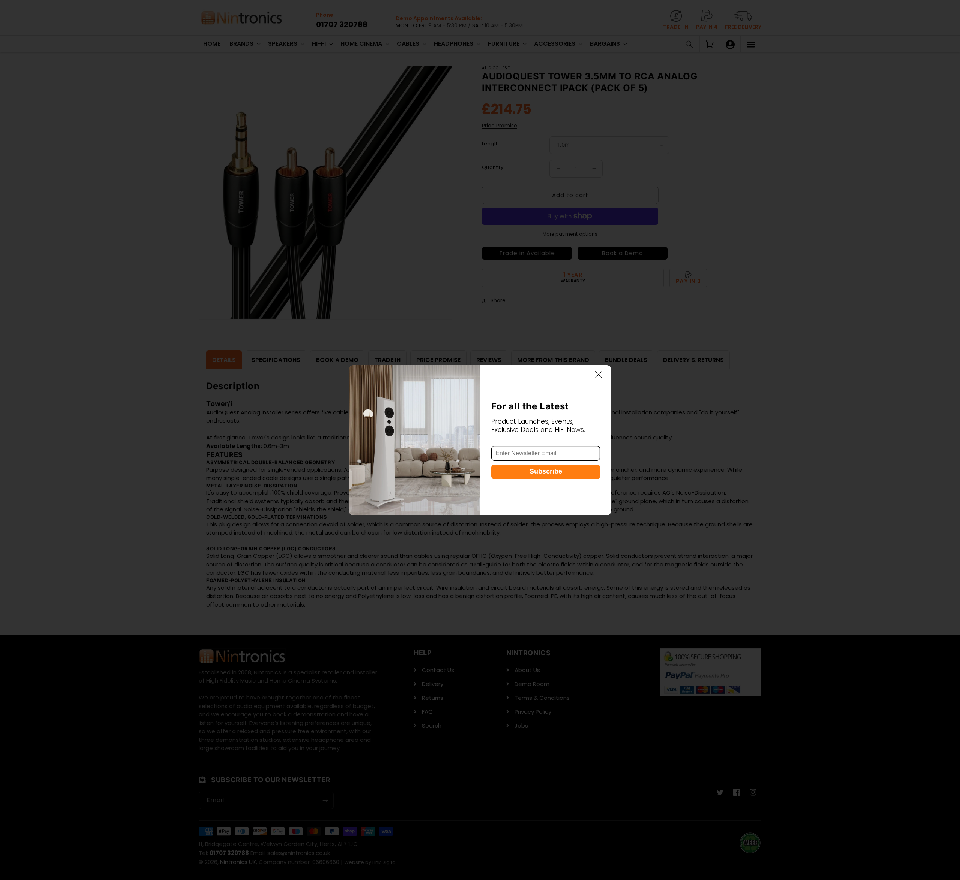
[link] (414, 440)
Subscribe (546, 471)
